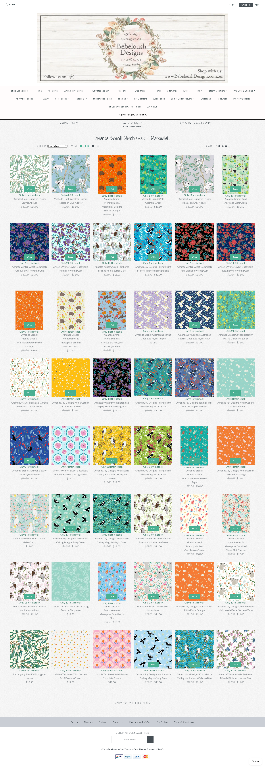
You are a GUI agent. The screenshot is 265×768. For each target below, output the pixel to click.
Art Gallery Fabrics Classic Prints (124, 106)
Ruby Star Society (101, 91)
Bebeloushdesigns (116, 749)
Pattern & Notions (217, 91)
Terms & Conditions (184, 722)
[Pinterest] (232, 5)
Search (74, 722)
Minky (199, 91)
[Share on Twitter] (219, 146)
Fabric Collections (20, 91)
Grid (87, 146)
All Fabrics (53, 91)
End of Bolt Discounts (182, 99)
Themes (123, 99)
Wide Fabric (159, 99)
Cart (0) (246, 5)
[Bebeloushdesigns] (132, 14)
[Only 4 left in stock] (70, 310)
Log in (131, 114)
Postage (103, 722)
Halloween (222, 99)
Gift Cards (172, 91)
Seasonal (81, 99)
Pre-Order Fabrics (25, 99)
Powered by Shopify (155, 749)
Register (122, 114)
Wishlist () (141, 114)
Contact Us (118, 722)
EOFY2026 (152, 106)
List (98, 146)
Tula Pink (123, 91)
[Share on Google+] (222, 146)
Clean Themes (139, 749)
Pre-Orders (162, 722)
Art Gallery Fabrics (75, 91)
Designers (141, 91)
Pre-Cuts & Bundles (244, 91)
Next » (146, 703)
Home (39, 91)
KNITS (186, 91)
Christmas (206, 99)
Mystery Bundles (241, 99)
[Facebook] (229, 5)
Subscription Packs (102, 99)
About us (88, 722)
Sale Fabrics (62, 99)
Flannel (157, 91)
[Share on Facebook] (215, 146)
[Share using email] (226, 146)
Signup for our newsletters (132, 733)
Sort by (41, 146)
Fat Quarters (140, 99)
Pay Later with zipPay (140, 722)
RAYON (45, 99)
